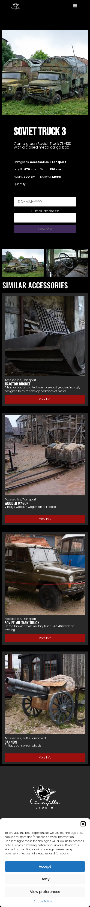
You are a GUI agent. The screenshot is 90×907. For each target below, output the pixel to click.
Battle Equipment (34, 738)
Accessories (39, 162)
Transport (58, 162)
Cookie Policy (43, 901)
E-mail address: (45, 211)
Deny (45, 879)
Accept (45, 866)
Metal (56, 177)
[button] (83, 824)
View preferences (45, 891)
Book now (45, 229)
